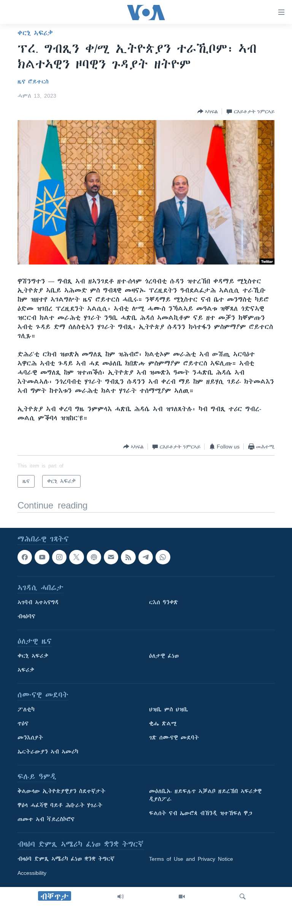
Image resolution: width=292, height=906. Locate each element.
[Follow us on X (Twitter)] (76, 557)
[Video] (181, 896)
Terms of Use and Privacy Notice (191, 859)
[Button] (207, 111)
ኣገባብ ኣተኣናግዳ (38, 602)
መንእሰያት (30, 738)
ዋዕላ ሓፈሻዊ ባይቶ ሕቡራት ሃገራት (59, 805)
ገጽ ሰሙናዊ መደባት (174, 738)
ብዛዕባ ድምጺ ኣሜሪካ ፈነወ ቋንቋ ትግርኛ (65, 859)
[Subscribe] (111, 557)
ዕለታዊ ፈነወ (164, 656)
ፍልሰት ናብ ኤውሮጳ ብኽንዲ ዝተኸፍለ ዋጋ (200, 813)
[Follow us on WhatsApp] (163, 557)
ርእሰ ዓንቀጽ (163, 602)
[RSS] (128, 557)
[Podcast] (94, 557)
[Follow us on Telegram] (145, 557)
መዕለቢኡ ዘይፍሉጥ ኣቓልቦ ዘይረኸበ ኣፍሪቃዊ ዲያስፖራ (205, 795)
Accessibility (31, 873)
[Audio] (120, 896)
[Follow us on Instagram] (59, 557)
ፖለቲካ (26, 709)
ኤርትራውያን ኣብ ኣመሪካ (47, 752)
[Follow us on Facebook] (24, 557)
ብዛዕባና (26, 616)
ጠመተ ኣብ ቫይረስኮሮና (46, 819)
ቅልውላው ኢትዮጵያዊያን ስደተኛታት (61, 791)
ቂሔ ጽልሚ (163, 724)
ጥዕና (23, 724)
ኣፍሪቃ (25, 670)
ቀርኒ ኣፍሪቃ (35, 33)
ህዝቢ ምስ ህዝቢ (168, 709)
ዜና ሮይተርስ (33, 81)
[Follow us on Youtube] (42, 557)
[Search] (242, 896)
